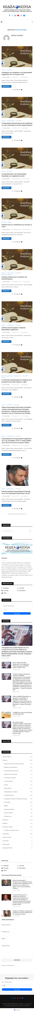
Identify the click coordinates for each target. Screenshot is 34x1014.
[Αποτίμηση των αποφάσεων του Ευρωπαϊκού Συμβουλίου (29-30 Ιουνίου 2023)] (17, 56)
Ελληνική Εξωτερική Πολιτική (18, 770)
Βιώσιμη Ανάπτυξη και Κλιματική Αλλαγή (18, 763)
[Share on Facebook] (14, 89)
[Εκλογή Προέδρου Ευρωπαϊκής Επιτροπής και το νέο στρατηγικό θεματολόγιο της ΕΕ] (17, 475)
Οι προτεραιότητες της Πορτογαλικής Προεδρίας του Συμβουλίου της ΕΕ (14, 175)
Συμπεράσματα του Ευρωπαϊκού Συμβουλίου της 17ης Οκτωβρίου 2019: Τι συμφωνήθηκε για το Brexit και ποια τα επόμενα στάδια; (16, 441)
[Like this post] (12, 89)
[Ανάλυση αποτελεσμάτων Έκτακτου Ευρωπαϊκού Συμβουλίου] (17, 311)
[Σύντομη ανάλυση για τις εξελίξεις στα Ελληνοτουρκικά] (17, 259)
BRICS (18, 805)
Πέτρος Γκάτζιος (17, 36)
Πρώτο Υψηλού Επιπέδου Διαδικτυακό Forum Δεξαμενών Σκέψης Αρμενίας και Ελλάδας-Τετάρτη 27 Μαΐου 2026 (21, 665)
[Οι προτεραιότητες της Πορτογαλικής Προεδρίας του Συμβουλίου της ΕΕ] (17, 158)
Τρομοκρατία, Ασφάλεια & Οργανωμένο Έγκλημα (18, 798)
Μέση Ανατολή (18, 788)
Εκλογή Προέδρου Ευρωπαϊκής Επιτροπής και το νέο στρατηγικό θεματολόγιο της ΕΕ (16, 492)
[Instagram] (21, 15)
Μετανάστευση (18, 816)
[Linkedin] (15, 15)
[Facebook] (9, 15)
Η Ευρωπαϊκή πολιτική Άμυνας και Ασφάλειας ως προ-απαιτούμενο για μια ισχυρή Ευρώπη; (17, 124)
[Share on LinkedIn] (17, 89)
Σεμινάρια (17, 823)
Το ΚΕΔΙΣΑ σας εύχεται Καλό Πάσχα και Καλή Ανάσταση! (22, 713)
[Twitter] (12, 15)
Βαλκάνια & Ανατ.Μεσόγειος (18, 767)
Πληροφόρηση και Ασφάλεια (18, 791)
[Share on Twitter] (16, 89)
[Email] (24, 15)
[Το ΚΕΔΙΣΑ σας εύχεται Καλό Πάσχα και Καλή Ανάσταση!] (6, 715)
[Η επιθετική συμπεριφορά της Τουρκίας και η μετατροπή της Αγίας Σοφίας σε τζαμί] (17, 362)
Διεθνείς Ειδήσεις (17, 756)
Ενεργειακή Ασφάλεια (18, 809)
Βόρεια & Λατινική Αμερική (18, 774)
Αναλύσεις (17, 760)
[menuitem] (17, 1010)
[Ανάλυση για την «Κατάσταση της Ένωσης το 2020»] (17, 208)
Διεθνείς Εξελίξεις (18, 781)
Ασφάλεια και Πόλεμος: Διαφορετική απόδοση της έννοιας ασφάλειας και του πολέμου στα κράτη (22, 912)
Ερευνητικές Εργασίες (17, 827)
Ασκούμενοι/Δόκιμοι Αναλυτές (18, 830)
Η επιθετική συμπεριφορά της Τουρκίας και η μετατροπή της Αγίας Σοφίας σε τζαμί (17, 381)
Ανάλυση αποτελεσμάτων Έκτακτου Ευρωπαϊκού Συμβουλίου (14, 329)
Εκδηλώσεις (17, 820)
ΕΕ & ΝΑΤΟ (18, 802)
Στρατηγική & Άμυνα (18, 795)
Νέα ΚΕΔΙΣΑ (17, 834)
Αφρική (18, 784)
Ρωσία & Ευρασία (18, 812)
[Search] (32, 22)
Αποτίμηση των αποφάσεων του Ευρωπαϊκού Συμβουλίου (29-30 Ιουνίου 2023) (17, 73)
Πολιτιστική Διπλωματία (18, 777)
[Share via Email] (21, 89)
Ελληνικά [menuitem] (18, 1010)
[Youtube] (18, 15)
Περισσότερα (6, 86)
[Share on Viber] (19, 89)
